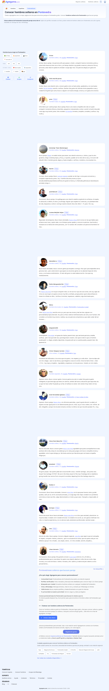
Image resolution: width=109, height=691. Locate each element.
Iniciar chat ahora (48, 618)
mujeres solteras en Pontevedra (60, 636)
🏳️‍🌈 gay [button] (23, 71)
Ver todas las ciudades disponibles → (49, 658)
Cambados (41, 653)
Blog (3, 684)
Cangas (78, 374)
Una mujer (51, 335)
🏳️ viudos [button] (15, 71)
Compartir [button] (30, 79)
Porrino (69, 653)
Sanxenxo (78, 551)
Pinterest (14, 684)
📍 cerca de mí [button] (8, 59)
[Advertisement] (54, 37)
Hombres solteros (93, 2)
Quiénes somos (6, 678)
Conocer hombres (20, 672)
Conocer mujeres (7, 672)
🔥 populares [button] (16, 55)
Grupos (19, 79)
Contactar (24, 678)
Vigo (76, 57)
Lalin (98, 650)
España (64, 57)
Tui (48, 653)
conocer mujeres (62, 176)
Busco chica (57, 402)
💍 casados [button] (7, 71)
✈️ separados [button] (27, 67)
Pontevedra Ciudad (83, 307)
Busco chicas (73, 220)
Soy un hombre (48, 88)
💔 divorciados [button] (17, 67)
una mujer (73, 557)
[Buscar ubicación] (101, 2)
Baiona (77, 150)
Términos (32, 678)
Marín (77, 443)
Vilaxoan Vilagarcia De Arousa (86, 650)
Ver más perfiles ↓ (98, 569)
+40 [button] (9, 63)
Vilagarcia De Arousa (49, 650)
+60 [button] (19, 63)
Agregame (12, 2)
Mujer (49, 155)
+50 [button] (14, 63)
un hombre (69, 111)
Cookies (49, 678)
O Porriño (73, 650)
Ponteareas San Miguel (58, 653)
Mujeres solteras (80, 2)
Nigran (77, 466)
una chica (70, 492)
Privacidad (41, 678)
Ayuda (16, 678)
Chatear (8, 79)
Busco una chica (46, 291)
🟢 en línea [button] (7, 55)
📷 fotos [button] (25, 55)
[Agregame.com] (6, 8)
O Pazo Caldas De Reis (81, 397)
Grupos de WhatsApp (35, 672)
